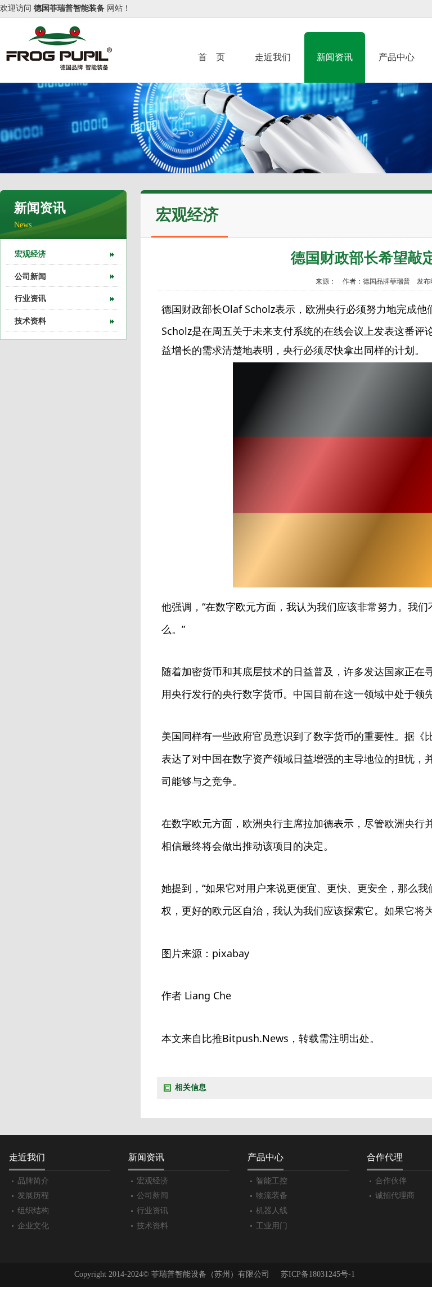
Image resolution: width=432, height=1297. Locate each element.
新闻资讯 (335, 57)
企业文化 (33, 1226)
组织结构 (33, 1210)
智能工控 (271, 1181)
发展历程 (33, 1195)
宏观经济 (30, 254)
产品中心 (397, 57)
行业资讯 (30, 298)
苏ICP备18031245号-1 (318, 1274)
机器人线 (271, 1210)
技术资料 (30, 321)
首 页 (211, 57)
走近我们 (273, 57)
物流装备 (271, 1195)
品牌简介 (33, 1181)
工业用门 (271, 1226)
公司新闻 (30, 276)
